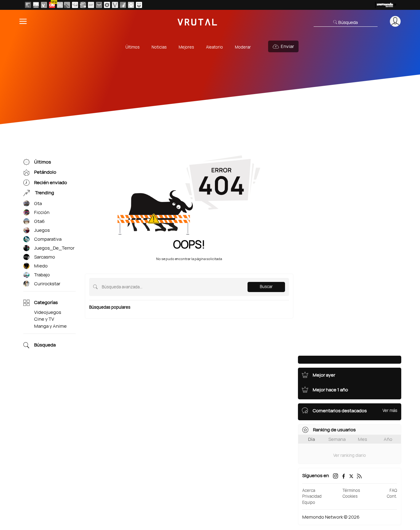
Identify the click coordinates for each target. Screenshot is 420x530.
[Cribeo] (107, 5)
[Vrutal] (52, 5)
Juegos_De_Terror (54, 248)
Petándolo (45, 172)
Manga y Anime (50, 326)
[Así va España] (67, 5)
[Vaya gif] (91, 5)
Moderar (243, 47)
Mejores (186, 47)
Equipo (308, 502)
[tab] (311, 439)
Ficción (42, 212)
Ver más (389, 410)
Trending (44, 193)
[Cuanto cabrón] (75, 5)
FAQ (393, 490)
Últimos (132, 47)
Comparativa (47, 239)
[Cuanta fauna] (131, 5)
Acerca (308, 490)
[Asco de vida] (28, 5)
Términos (351, 490)
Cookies (350, 496)
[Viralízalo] (115, 5)
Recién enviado (50, 182)
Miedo (41, 266)
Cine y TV (44, 319)
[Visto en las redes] (44, 5)
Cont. (392, 496)
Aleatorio (214, 47)
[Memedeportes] (60, 5)
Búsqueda (45, 345)
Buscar (266, 286)
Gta (38, 203)
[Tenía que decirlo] (99, 5)
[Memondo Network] (385, 5)
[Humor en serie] (139, 5)
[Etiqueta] (26, 203)
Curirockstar (47, 283)
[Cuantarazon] (36, 5)
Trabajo (42, 274)
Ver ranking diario (349, 455)
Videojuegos (47, 312)
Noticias (159, 47)
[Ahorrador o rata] (123, 5)
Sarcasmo (44, 257)
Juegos (42, 230)
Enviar (287, 46)
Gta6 (39, 221)
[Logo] (197, 21)
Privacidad (312, 496)
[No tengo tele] (83, 5)
